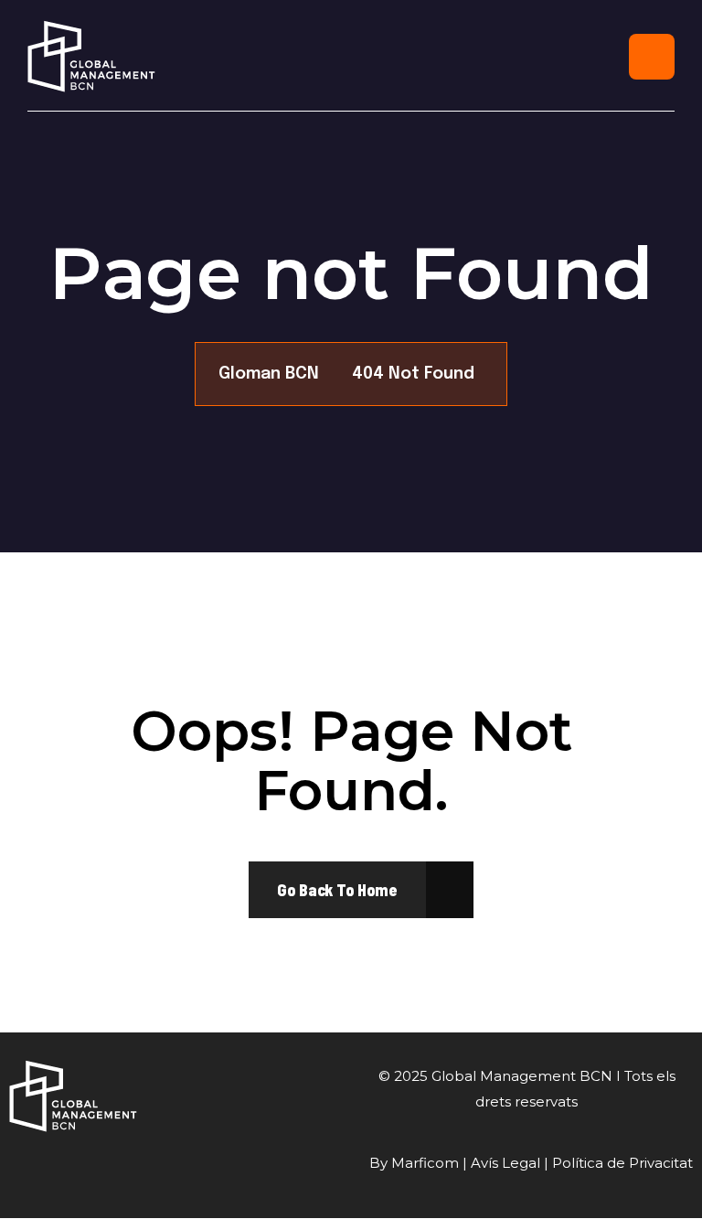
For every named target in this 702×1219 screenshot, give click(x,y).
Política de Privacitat (622, 1162)
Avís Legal (505, 1162)
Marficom (425, 1162)
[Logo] (91, 56)
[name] (337, 889)
